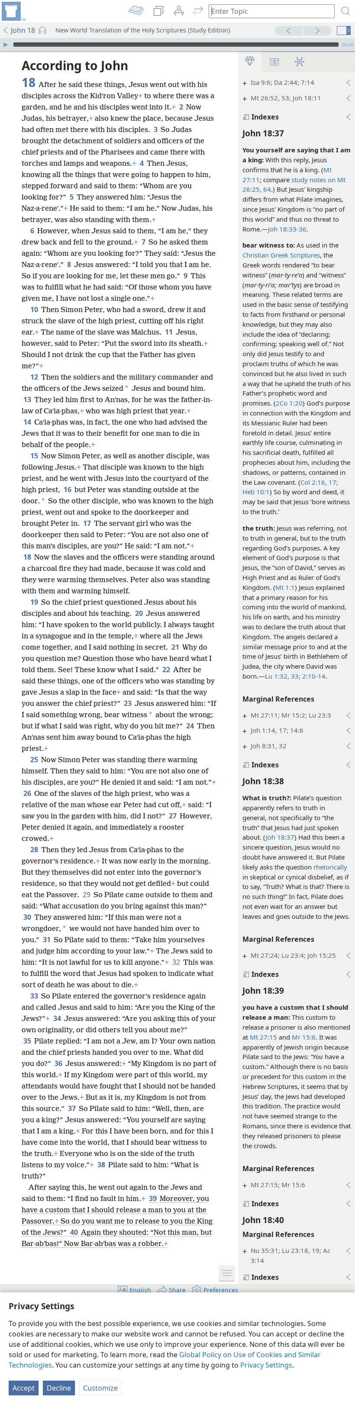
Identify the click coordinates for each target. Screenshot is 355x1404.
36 (59, 1063)
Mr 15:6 (304, 1037)
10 (34, 309)
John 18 (23, 30)
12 (34, 377)
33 (34, 996)
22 (166, 669)
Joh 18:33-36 (287, 229)
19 (34, 602)
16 (68, 489)
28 (34, 849)
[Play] (5, 44)
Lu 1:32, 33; (282, 676)
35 (27, 1041)
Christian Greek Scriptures (281, 255)
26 (27, 793)
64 (266, 189)
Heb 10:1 (256, 491)
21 (176, 647)
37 (72, 1108)
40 (74, 1232)
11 (169, 332)
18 (27, 557)
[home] (13, 11)
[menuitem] (13, 11)
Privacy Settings (266, 1365)
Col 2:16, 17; (319, 482)
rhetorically (330, 867)
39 (153, 1198)
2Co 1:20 (289, 403)
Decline (59, 1388)
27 (173, 816)
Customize (100, 1388)
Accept (24, 1388)
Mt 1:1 (285, 587)
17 (87, 523)
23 (128, 703)
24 (190, 726)
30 (27, 917)
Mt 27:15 (263, 1037)
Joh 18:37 (280, 837)
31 (47, 939)
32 (176, 962)
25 (34, 759)
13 (27, 399)
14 (27, 422)
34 (57, 1018)
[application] (177, 44)
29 (87, 894)
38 (101, 1164)
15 (34, 455)
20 (139, 613)
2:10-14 (313, 676)
